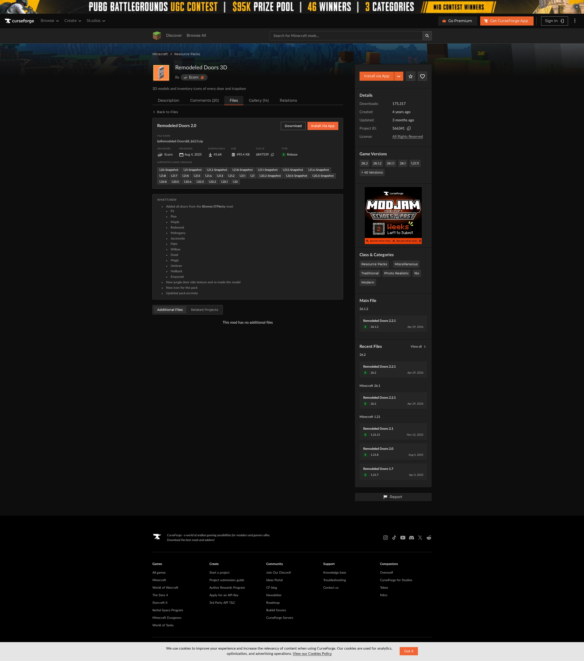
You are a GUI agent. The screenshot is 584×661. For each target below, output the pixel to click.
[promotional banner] (292, 7)
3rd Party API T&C (222, 602)
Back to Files (167, 112)
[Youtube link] (403, 537)
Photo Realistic (396, 273)
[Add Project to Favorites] (410, 76)
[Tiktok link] (394, 537)
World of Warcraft (165, 587)
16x (416, 273)
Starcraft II (159, 602)
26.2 (364, 163)
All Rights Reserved (407, 136)
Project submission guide (226, 580)
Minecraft (160, 54)
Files (234, 100)
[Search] (427, 35)
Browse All (196, 35)
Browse (47, 20)
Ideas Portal (274, 580)
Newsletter (274, 595)
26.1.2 (377, 163)
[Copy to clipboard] (409, 128)
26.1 (403, 163)
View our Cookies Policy (312, 654)
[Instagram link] (385, 537)
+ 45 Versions (372, 172)
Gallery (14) (259, 100)
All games (159, 572)
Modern (367, 282)
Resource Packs (187, 54)
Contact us (331, 587)
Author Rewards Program (227, 587)
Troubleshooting (334, 580)
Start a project (219, 572)
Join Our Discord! (278, 572)
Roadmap (273, 602)
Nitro (383, 595)
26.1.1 (390, 163)
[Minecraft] (157, 35)
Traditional (370, 273)
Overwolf (386, 572)
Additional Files (170, 310)
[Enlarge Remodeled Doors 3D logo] (161, 72)
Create (70, 20)
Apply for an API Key (223, 595)
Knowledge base (334, 572)
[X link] (420, 537)
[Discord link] (411, 537)
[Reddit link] (429, 537)
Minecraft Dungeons (166, 617)
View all (416, 346)
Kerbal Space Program (167, 610)
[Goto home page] (20, 21)
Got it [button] (409, 651)
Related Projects (204, 310)
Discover (174, 35)
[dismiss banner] (576, 7)
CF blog (271, 587)
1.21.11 (415, 163)
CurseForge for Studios (396, 580)
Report (396, 497)
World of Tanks (163, 625)
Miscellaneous (406, 264)
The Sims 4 (160, 595)
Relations (288, 100)
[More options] (574, 21)
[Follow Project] (422, 76)
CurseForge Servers (279, 617)
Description (168, 100)
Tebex (384, 587)
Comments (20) (204, 100)
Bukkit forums (276, 610)
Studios (94, 20)
